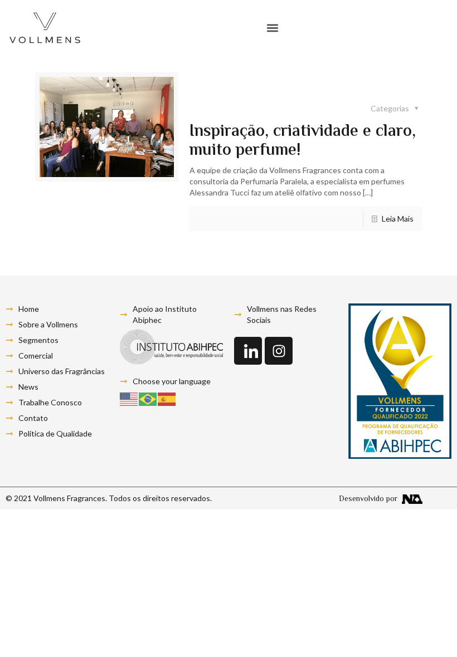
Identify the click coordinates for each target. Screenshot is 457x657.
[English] (129, 398)
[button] (273, 28)
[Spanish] (167, 398)
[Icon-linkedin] (248, 351)
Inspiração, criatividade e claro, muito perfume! (302, 141)
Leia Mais (398, 218)
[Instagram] (279, 351)
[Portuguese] (148, 398)
